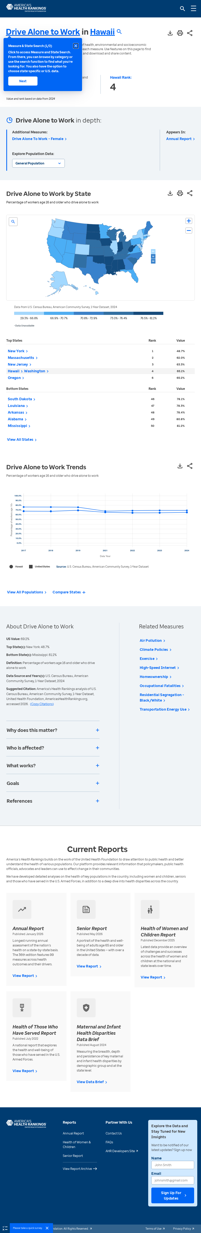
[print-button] (180, 33)
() (42, 704)
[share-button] (190, 33)
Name (156, 1158)
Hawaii (102, 31)
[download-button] (170, 33)
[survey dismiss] (47, 1228)
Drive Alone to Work (43, 31)
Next (22, 81)
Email (156, 1173)
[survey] (5, 1228)
